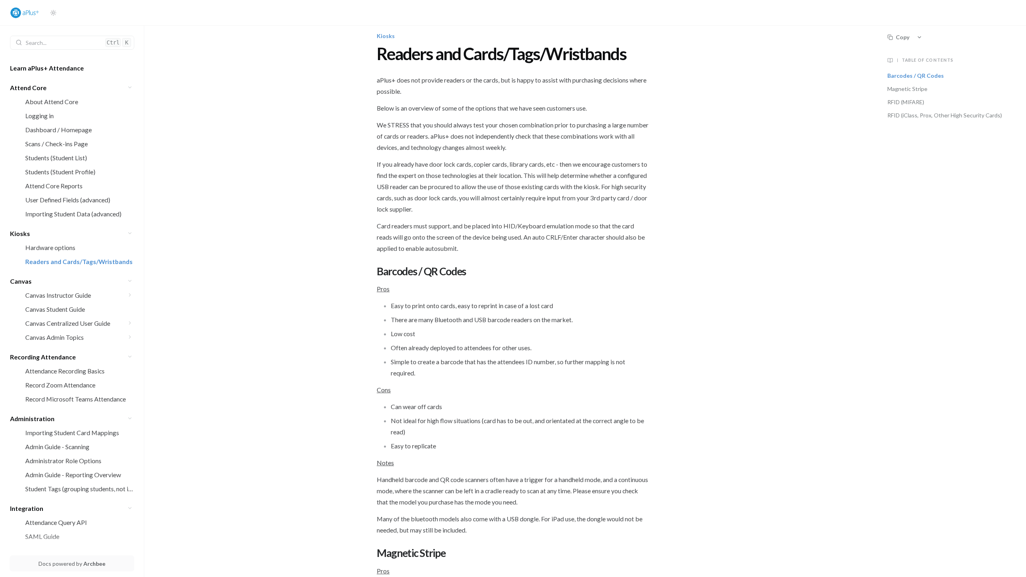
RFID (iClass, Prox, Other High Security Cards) (944, 115)
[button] (130, 87)
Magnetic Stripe (907, 88)
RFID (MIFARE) (905, 102)
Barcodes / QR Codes (915, 75)
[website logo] (27, 12)
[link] (72, 68)
